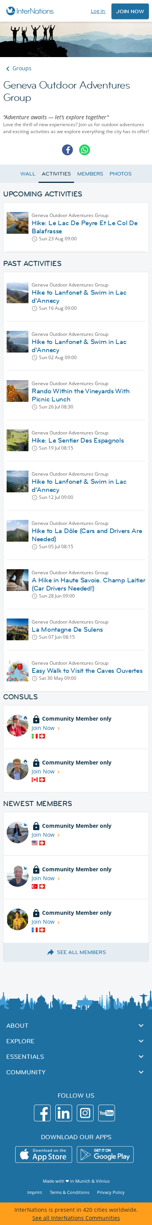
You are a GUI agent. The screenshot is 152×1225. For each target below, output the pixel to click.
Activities (56, 173)
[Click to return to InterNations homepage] (31, 11)
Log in (98, 10)
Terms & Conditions (69, 1192)
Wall (27, 173)
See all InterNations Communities (76, 1218)
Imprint (34, 1192)
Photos (120, 173)
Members (90, 173)
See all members (81, 952)
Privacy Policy (111, 1192)
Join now (130, 11)
